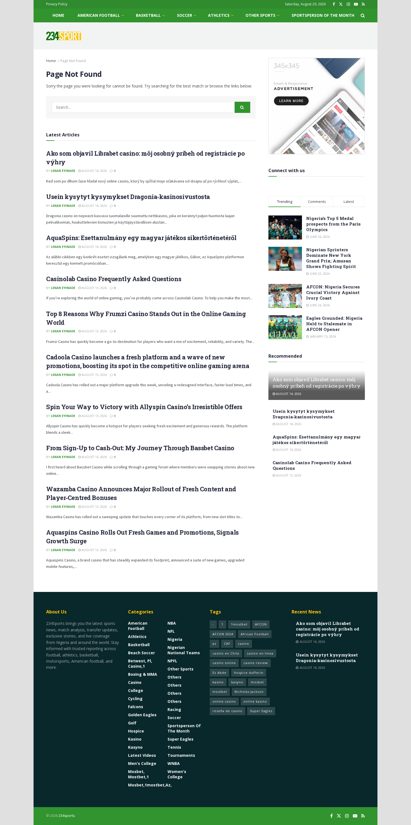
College (135, 690)
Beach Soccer (141, 652)
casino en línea (260, 653)
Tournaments (181, 755)
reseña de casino (227, 711)
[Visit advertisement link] (316, 106)
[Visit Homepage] (63, 36)
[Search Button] (363, 15)
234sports (66, 815)
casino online (224, 663)
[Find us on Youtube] (356, 4)
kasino (134, 739)
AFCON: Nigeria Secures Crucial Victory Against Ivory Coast (333, 292)
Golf (132, 723)
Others (174, 677)
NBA (171, 623)
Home (58, 15)
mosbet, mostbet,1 (138, 774)
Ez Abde (219, 672)
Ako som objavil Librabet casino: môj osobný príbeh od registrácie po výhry (316, 382)
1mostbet (239, 624)
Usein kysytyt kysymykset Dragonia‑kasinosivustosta (128, 197)
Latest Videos (142, 755)
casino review (256, 663)
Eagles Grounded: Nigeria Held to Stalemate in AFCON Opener (334, 323)
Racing (174, 709)
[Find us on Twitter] (341, 4)
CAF (227, 643)
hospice (136, 731)
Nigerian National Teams (183, 650)
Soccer (184, 15)
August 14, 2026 (94, 171)
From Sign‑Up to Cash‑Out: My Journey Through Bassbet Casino (140, 448)
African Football (255, 634)
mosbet (257, 682)
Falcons (135, 706)
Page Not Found (73, 60)
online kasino (255, 701)
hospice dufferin (248, 672)
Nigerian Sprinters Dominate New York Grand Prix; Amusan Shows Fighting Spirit (331, 258)
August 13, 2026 (94, 288)
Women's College (176, 774)
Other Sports (260, 15)
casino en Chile (225, 653)
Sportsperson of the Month (323, 15)
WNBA (173, 763)
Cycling (135, 698)
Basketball (148, 15)
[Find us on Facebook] (334, 4)
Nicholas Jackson (249, 691)
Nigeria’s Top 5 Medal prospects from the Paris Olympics (333, 223)
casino (134, 682)
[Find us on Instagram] (348, 4)
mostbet (219, 691)
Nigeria (174, 639)
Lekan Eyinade (63, 171)
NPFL (172, 660)
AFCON (261, 624)
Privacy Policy (56, 4)
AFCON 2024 (222, 634)
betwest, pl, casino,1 (140, 663)
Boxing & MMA (142, 674)
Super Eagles (180, 739)
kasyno (135, 747)
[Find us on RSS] (363, 4)
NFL (171, 631)
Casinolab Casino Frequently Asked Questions (113, 279)
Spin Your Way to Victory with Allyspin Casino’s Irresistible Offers (144, 407)
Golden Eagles (142, 714)
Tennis (174, 747)
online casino (224, 701)
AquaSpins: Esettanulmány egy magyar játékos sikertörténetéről (141, 238)
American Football (98, 15)
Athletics (219, 15)
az (214, 643)
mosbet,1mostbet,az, (150, 785)
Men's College (142, 763)
